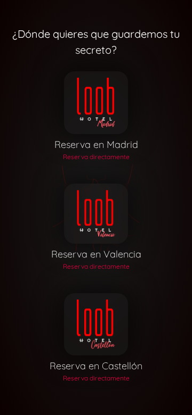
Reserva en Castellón (96, 366)
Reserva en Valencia (96, 254)
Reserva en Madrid (96, 144)
